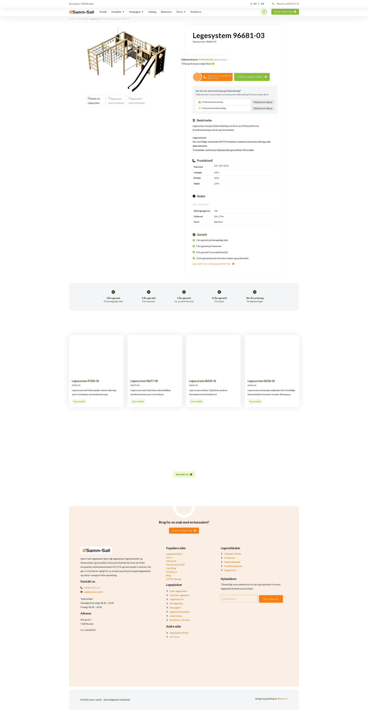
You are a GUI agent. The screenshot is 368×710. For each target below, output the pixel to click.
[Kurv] (264, 12)
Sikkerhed (171, 561)
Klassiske (107, 19)
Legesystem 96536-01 (261, 381)
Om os (169, 557)
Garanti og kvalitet (175, 564)
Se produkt (79, 401)
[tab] (103, 12)
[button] (252, 77)
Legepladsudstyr (95, 19)
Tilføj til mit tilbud (262, 102)
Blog (168, 575)
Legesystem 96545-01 (202, 381)
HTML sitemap (173, 579)
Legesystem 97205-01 (85, 381)
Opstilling (171, 568)
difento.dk (282, 698)
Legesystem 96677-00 (144, 381)
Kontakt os (171, 571)
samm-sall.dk (82, 19)
